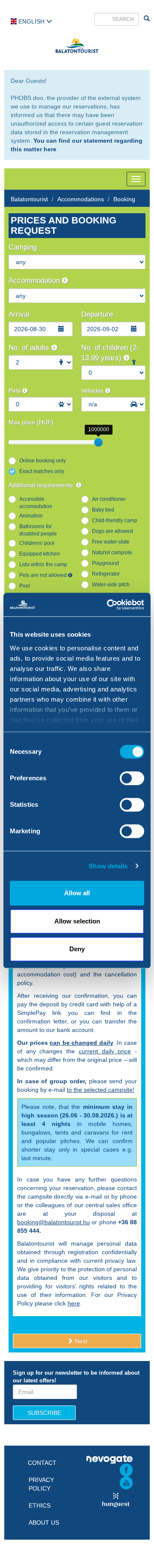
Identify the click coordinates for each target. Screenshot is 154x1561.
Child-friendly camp (114, 520)
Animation (31, 516)
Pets (15, 390)
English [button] (31, 21)
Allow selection (77, 921)
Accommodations (80, 199)
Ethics (39, 1505)
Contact (42, 1462)
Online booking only (42, 461)
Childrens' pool (36, 543)
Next (80, 1341)
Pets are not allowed (43, 575)
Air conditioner (109, 499)
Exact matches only (41, 471)
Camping (23, 247)
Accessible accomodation (35, 502)
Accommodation (35, 280)
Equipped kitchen (39, 554)
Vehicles (93, 390)
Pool (24, 586)
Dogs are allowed (112, 531)
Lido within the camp (43, 564)
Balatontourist (29, 199)
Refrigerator (106, 574)
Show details (108, 866)
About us (44, 1522)
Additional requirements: (42, 485)
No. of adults (30, 348)
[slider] (98, 442)
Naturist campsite (112, 553)
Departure (97, 314)
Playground (105, 563)
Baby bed (103, 510)
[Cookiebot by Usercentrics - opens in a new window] (108, 604)
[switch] (132, 778)
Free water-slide (111, 542)
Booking (124, 199)
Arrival (19, 314)
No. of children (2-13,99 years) (110, 353)
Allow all (77, 893)
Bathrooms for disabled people (38, 530)
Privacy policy (41, 1484)
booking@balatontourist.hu (53, 1222)
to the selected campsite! (100, 1089)
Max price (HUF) (31, 422)
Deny (77, 948)
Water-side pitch (111, 585)
